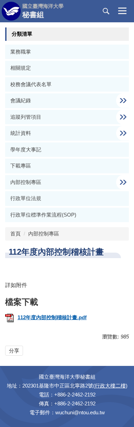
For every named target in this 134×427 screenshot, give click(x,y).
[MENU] (122, 11)
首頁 (15, 233)
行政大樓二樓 (110, 386)
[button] (106, 11)
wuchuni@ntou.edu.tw (80, 412)
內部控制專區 (43, 233)
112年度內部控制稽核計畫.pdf (52, 317)
